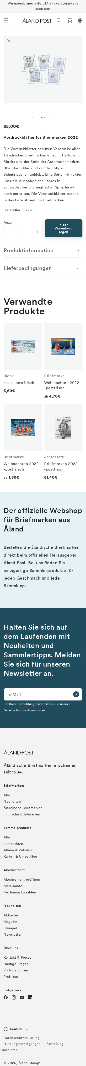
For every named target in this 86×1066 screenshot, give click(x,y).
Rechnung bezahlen (20, 892)
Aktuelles (11, 915)
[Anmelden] (76, 694)
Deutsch (16, 1029)
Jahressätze (13, 844)
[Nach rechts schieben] (53, 117)
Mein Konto (13, 886)
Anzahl (9, 222)
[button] (6, 20)
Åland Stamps (29, 1063)
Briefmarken (14, 785)
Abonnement (14, 870)
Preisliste (11, 977)
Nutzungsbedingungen (22, 1044)
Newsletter (13, 934)
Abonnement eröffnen (22, 879)
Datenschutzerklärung (22, 1038)
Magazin (10, 922)
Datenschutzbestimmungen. (25, 710)
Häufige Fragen (16, 964)
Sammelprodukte (18, 828)
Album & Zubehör (18, 850)
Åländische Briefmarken (23, 808)
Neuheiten (12, 801)
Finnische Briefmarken (22, 814)
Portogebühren (16, 970)
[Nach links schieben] (32, 117)
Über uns (11, 948)
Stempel (10, 928)
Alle (7, 795)
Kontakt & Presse (18, 957)
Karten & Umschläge (20, 856)
